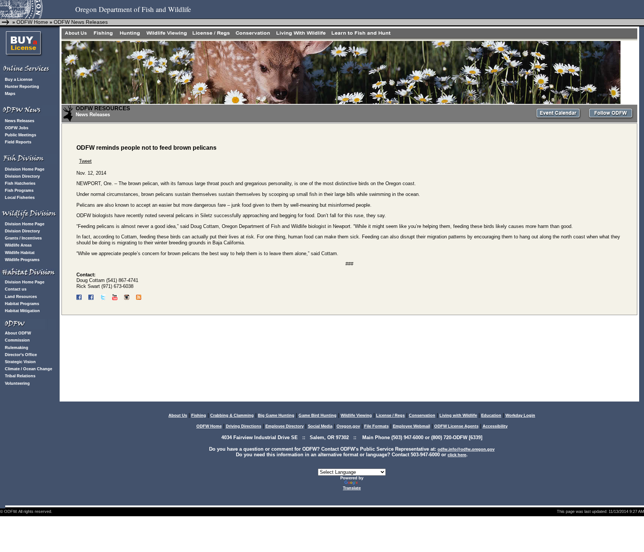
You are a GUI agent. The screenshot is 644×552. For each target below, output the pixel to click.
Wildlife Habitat (20, 252)
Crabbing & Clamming (232, 415)
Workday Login (520, 415)
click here (457, 455)
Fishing (198, 415)
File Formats (376, 426)
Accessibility (495, 426)
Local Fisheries (20, 197)
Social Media (320, 426)
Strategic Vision (20, 361)
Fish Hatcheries (20, 183)
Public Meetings (20, 135)
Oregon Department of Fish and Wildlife (133, 9)
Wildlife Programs (22, 259)
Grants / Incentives (23, 238)
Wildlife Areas (18, 245)
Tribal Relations (20, 376)
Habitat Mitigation (22, 310)
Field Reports (18, 142)
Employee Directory (284, 426)
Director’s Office (21, 354)
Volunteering (17, 383)
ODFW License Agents (456, 426)
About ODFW (18, 333)
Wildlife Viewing (356, 415)
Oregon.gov (348, 426)
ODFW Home (31, 22)
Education (491, 415)
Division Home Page (24, 169)
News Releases (19, 120)
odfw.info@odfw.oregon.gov (466, 449)
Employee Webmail (411, 426)
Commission (17, 340)
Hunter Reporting (22, 86)
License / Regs (390, 415)
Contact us (15, 289)
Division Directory (22, 176)
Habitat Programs (22, 303)
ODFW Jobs (16, 128)
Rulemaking (16, 347)
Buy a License (18, 79)
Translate (352, 488)
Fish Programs (19, 190)
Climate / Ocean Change (28, 369)
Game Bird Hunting (318, 415)
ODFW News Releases (81, 22)
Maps (10, 93)
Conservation (422, 415)
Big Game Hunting (276, 415)
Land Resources (21, 296)
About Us (177, 415)
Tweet (85, 161)
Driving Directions (243, 426)
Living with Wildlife (458, 415)
